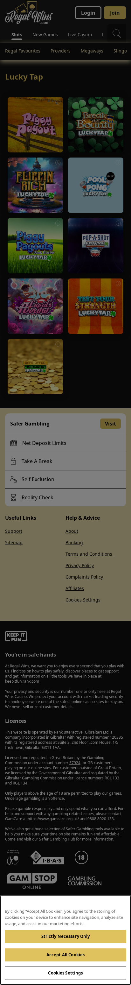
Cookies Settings (65, 973)
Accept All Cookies (65, 955)
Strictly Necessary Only (65, 936)
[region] (65, 940)
